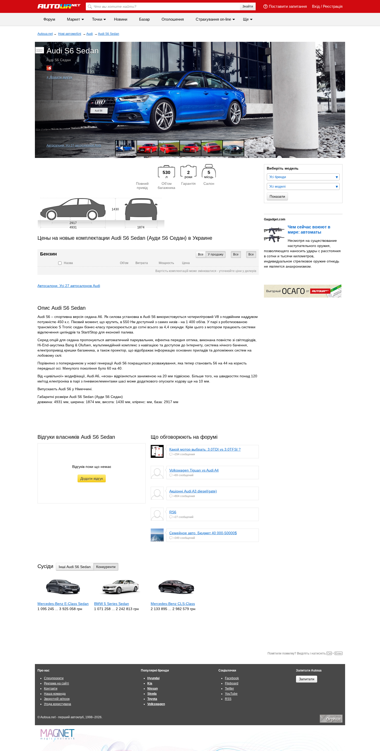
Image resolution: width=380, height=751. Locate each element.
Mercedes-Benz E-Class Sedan (63, 604)
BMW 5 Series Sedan (111, 604)
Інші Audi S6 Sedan (75, 567)
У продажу (215, 254)
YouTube (231, 694)
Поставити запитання (288, 6)
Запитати (306, 679)
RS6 (172, 512)
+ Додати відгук (59, 77)
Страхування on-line (213, 19)
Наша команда (55, 694)
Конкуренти (106, 567)
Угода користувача (57, 704)
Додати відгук (91, 478)
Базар (144, 19)
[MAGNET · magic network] (58, 735)
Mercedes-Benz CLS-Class (173, 604)
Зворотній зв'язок (57, 699)
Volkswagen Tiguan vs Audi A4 (194, 470)
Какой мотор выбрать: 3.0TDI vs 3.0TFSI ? (205, 449)
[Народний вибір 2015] (49, 68)
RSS (228, 699)
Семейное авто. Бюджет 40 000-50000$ (203, 533)
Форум (49, 19)
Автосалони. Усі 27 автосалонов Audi (74, 145)
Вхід (316, 6)
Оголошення (173, 19)
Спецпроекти (54, 678)
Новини (120, 19)
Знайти (247, 6)
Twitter (229, 688)
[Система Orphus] (331, 721)
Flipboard (231, 683)
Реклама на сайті (56, 683)
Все (251, 254)
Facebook (232, 678)
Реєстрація (333, 6)
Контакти (50, 688)
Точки (97, 19)
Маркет (73, 19)
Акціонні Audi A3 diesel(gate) (193, 491)
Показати (277, 196)
